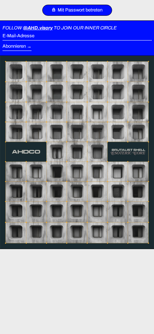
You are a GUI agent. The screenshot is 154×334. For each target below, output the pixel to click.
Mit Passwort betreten (79, 10)
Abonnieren (14, 46)
